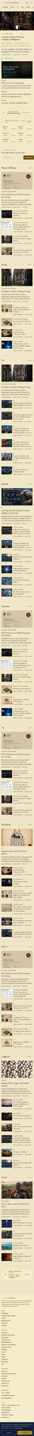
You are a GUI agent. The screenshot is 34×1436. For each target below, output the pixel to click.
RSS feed (4, 1320)
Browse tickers (6, 1318)
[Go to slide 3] (18, 27)
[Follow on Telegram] (30, 2)
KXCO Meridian (6, 1407)
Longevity (5, 1357)
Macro (3, 1352)
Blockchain (5, 1335)
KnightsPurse (6, 1410)
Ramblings (5, 1359)
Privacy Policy (18, 1428)
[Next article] (31, 21)
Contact (4, 1376)
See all (30, 165)
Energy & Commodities (8, 1342)
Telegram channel (8, 1393)
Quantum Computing (8, 1332)
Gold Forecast (6, 1337)
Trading (5, 7)
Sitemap (4, 1323)
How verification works (8, 1371)
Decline (9, 1432)
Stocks (12, 7)
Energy (28, 7)
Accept (25, 1432)
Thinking (4, 1347)
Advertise (4, 1373)
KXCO (3, 1354)
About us (4, 1369)
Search (4, 1315)
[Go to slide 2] (16, 27)
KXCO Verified (6, 1405)
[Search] (27, 3)
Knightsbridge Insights (8, 1313)
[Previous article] (2, 21)
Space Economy (7, 1344)
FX (18, 7)
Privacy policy (6, 1378)
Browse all (29, 119)
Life (3, 1361)
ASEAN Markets (6, 1340)
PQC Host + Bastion (8, 1412)
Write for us (5, 1381)
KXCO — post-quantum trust (10, 1403)
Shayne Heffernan (6, 52)
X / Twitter (6, 1390)
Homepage (5, 1311)
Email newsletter (7, 1395)
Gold (22, 7)
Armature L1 (5, 1415)
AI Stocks (4, 1330)
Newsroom (5, 1383)
